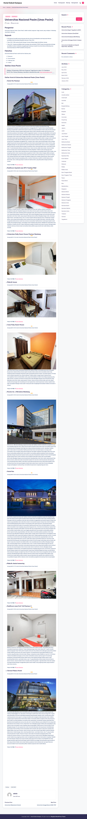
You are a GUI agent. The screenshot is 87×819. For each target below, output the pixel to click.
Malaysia (64, 164)
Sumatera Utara (65, 211)
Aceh (63, 92)
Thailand (64, 213)
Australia (64, 100)
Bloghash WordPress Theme (58, 816)
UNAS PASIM (13, 787)
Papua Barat (65, 180)
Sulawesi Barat (65, 191)
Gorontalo (64, 117)
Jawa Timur (64, 139)
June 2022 (64, 67)
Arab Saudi (64, 97)
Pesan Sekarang (19, 164)
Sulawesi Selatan (66, 194)
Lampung (64, 161)
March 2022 (64, 75)
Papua (63, 178)
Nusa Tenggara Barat (67, 172)
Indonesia (8, 16)
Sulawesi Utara (65, 202)
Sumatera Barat (65, 205)
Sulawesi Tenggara (66, 200)
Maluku (63, 166)
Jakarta (63, 128)
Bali (62, 103)
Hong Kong (64, 119)
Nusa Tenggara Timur (67, 175)
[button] (16, 796)
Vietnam (64, 216)
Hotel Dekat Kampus (13, 3)
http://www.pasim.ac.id (46, 72)
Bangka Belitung (65, 106)
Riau (63, 183)
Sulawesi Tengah (66, 197)
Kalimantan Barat (66, 142)
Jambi (63, 131)
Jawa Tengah (65, 136)
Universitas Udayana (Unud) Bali (70, 33)
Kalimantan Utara (66, 153)
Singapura (64, 189)
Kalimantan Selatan (66, 144)
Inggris (63, 125)
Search (64, 15)
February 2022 (65, 78)
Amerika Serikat (65, 95)
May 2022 (64, 69)
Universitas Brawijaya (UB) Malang (71, 36)
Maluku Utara (65, 169)
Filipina (63, 114)
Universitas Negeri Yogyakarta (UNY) (71, 30)
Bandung (7, 787)
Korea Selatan (65, 158)
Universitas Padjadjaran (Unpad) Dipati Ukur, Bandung (70, 45)
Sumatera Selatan (66, 208)
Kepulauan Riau (65, 155)
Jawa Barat (14, 16)
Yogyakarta (64, 219)
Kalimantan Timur (66, 150)
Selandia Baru (65, 186)
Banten (63, 108)
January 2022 (65, 81)
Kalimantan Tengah (66, 147)
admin (15, 793)
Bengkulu (64, 111)
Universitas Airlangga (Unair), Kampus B (71, 40)
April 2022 (64, 72)
